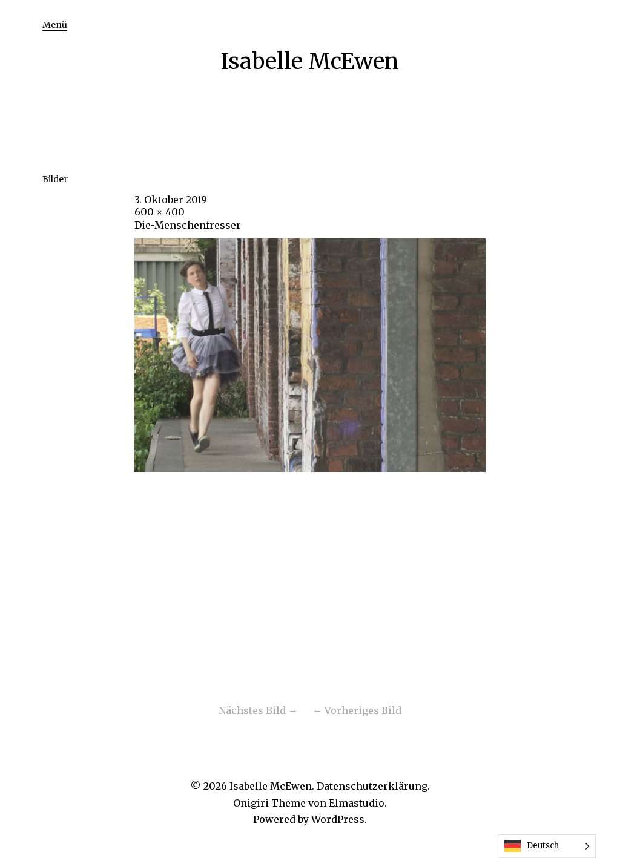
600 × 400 (159, 212)
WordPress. (339, 819)
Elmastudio (356, 803)
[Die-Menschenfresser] (310, 468)
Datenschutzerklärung (372, 786)
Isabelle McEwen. (271, 786)
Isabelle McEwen (310, 61)
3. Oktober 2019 (170, 200)
